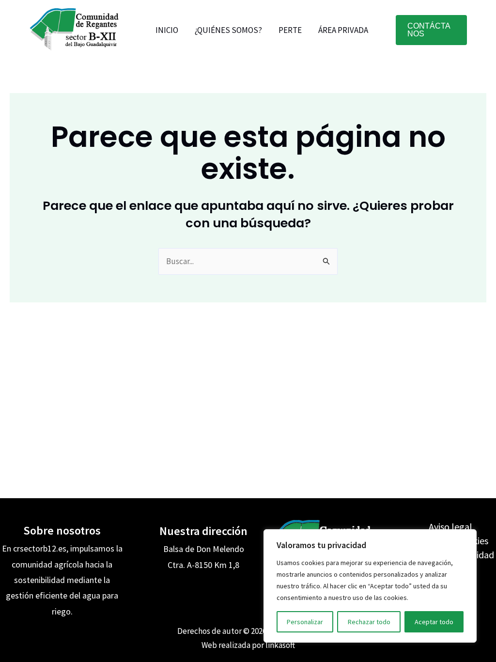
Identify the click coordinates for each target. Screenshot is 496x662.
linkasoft (280, 645)
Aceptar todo (434, 621)
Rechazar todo (369, 621)
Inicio (166, 30)
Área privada (343, 30)
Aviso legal (450, 526)
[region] (370, 586)
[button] (431, 30)
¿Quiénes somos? (228, 30)
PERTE (290, 30)
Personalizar (305, 621)
